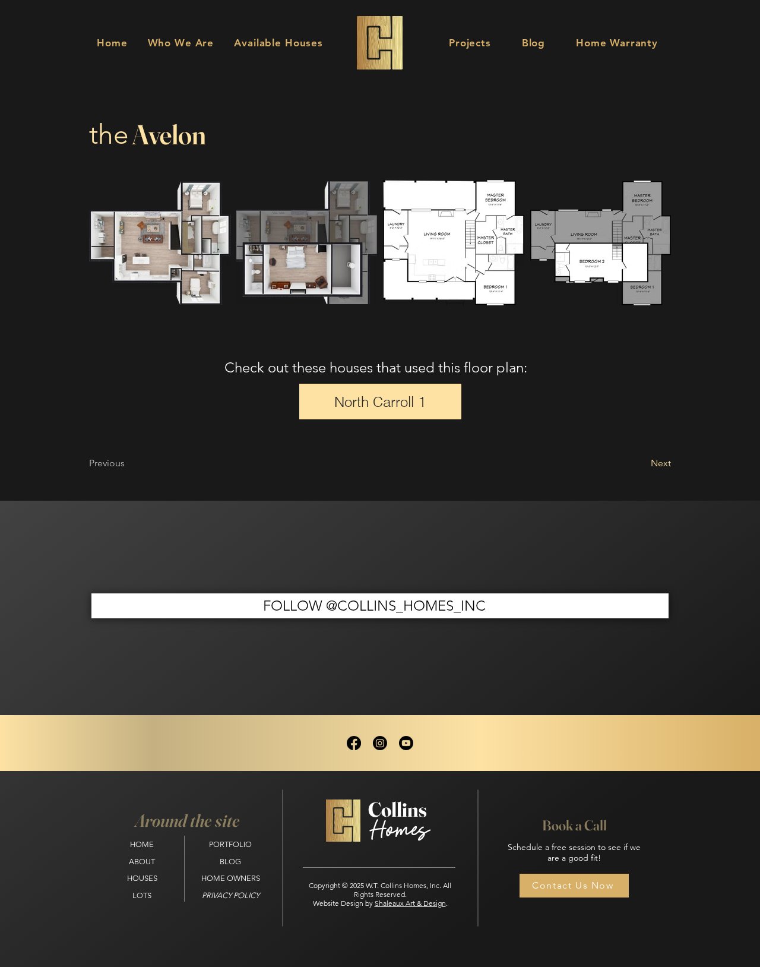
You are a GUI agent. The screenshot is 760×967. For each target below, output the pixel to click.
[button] (278, 43)
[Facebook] (354, 743)
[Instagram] (380, 743)
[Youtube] (406, 743)
